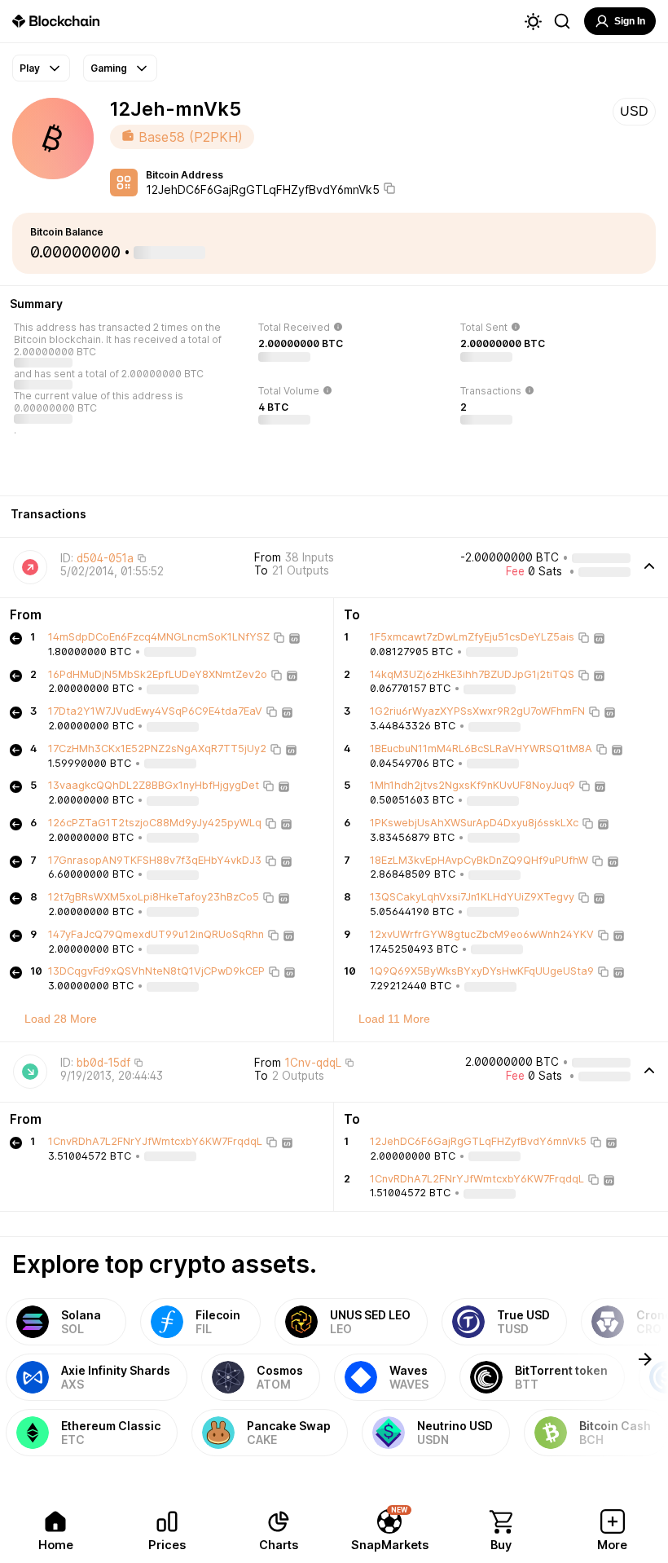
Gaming (108, 68)
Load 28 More (60, 1018)
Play (30, 68)
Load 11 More (394, 1018)
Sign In (629, 21)
